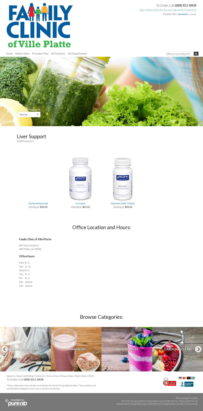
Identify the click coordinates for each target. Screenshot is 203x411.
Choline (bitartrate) (38, 203)
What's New (22, 53)
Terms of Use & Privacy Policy (60, 376)
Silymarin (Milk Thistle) (123, 203)
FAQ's (91, 376)
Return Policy (81, 376)
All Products (58, 53)
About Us (178, 9)
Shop (19, 376)
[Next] (198, 349)
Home (9, 53)
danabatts (183, 14)
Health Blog (28, 376)
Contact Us (190, 9)
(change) (193, 14)
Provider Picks (40, 53)
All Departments (77, 53)
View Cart (153, 9)
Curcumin (80, 203)
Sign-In (143, 9)
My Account (166, 9)
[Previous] (4, 349)
